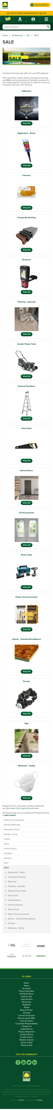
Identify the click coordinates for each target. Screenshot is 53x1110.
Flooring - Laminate (27, 302)
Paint (6, 863)
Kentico (21, 1100)
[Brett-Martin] (11, 945)
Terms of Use (26, 1045)
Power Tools (26, 555)
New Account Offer (26, 1018)
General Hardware (26, 386)
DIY (28, 35)
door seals (10, 808)
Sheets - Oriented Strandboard (26, 639)
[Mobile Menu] (46, 19)
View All (26, 123)
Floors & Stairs (10, 848)
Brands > (41, 956)
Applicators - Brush (26, 133)
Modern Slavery (27, 1040)
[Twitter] (29, 1062)
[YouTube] (23, 1062)
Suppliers (26, 1004)
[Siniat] (26, 956)
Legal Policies (26, 1029)
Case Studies (26, 999)
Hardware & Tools (11, 829)
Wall (27, 723)
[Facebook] (17, 1062)
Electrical (26, 259)
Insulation (8, 853)
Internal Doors (26, 470)
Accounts (26, 988)
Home (5, 35)
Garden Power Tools (26, 344)
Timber (7, 839)
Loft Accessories (26, 512)
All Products (17, 35)
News (26, 985)
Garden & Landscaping (14, 820)
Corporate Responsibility (26, 1023)
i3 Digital (40, 1100)
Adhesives (26, 91)
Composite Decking (26, 217)
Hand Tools (26, 428)
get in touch (10, 815)
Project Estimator (26, 991)
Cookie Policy (26, 1037)
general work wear (29, 808)
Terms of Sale (27, 1042)
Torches (26, 681)
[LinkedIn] (34, 1062)
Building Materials (12, 824)
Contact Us (27, 1026)
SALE (6, 867)
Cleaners (26, 175)
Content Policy (26, 1034)
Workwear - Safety (26, 765)
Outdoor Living (10, 834)
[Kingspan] (12, 956)
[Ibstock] (41, 945)
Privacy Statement (26, 1031)
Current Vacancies (26, 1015)
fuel (18, 808)
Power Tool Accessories (27, 597)
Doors (6, 844)
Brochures (26, 1002)
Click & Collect (26, 1021)
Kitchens (8, 858)
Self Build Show (26, 994)
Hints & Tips (26, 996)
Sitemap (26, 1012)
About (26, 1007)
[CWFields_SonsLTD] (26, 945)
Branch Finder (26, 1010)
